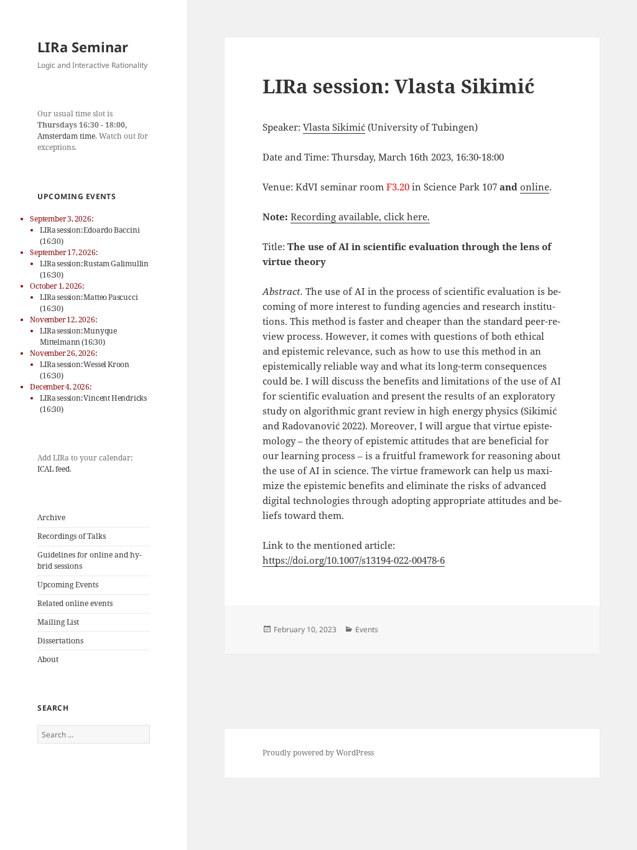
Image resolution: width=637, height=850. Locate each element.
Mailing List (58, 622)
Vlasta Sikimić (334, 127)
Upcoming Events (67, 584)
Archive (51, 517)
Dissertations (60, 640)
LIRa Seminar (82, 46)
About (47, 659)
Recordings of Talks (71, 536)
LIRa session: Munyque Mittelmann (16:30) (78, 336)
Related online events (75, 603)
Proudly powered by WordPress (318, 752)
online (534, 186)
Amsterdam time (66, 136)
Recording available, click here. (360, 216)
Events (366, 629)
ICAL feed (53, 469)
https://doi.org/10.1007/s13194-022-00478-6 (354, 560)
